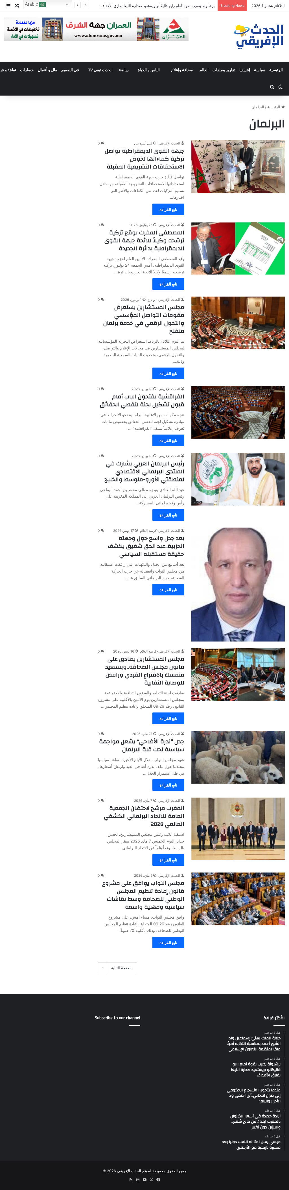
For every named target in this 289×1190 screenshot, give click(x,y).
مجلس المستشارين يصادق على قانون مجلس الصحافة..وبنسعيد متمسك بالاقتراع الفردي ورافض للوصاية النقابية (144, 671)
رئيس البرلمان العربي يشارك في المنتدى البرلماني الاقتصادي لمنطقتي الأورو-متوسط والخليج (144, 471)
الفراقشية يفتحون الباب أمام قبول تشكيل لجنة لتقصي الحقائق (142, 400)
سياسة (259, 70)
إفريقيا (244, 70)
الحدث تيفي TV (100, 70)
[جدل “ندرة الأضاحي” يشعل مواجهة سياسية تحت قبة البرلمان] (238, 757)
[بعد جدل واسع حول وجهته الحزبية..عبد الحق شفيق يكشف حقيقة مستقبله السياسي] (238, 585)
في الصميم (70, 70)
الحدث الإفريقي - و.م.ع (164, 299)
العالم (204, 70)
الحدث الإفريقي (169, 143)
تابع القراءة (168, 209)
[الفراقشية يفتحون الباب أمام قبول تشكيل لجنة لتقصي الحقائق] (238, 412)
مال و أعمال (47, 70)
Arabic (32, 4)
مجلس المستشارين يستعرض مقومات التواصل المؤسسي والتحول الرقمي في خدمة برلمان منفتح (143, 319)
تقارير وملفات (224, 70)
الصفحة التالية (122, 968)
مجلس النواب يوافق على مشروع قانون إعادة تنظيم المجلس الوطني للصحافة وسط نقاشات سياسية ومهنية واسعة (143, 895)
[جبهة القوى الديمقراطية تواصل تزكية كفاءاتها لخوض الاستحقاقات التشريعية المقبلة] (238, 166)
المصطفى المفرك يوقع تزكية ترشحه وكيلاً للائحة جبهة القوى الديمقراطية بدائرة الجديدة (144, 240)
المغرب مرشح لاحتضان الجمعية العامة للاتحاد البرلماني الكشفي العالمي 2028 (144, 816)
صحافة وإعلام (182, 70)
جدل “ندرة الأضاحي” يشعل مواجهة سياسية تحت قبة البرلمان (141, 745)
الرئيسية (276, 70)
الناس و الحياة (149, 70)
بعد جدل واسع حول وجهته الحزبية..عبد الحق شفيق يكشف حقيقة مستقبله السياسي (146, 546)
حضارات (27, 70)
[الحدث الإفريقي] (259, 36)
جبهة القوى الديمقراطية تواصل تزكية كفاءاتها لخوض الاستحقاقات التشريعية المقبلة (144, 159)
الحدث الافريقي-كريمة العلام (160, 530)
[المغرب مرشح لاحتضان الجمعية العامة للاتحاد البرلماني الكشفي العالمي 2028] (238, 829)
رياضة (124, 70)
